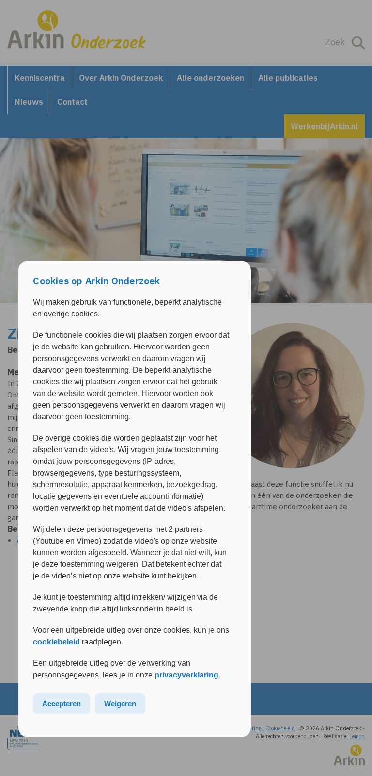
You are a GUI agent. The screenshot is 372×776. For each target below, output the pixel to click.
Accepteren (61, 703)
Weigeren (120, 703)
